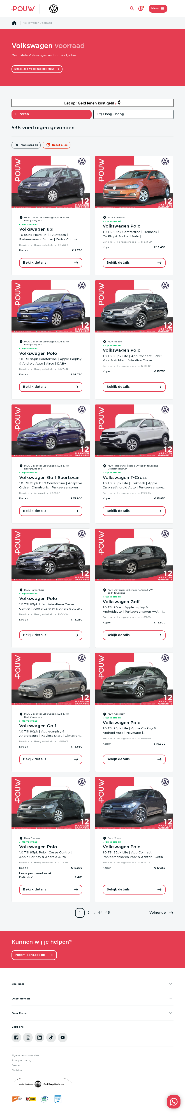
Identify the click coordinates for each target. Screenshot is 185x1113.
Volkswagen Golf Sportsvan (49, 478)
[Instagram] (28, 1037)
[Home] (23, 8)
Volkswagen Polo (122, 226)
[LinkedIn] (39, 1037)
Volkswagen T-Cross (125, 478)
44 (100, 912)
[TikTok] (51, 1037)
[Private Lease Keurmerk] (58, 1099)
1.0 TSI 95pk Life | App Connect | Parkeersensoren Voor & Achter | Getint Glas (133, 857)
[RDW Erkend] (17, 1099)
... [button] (93, 912)
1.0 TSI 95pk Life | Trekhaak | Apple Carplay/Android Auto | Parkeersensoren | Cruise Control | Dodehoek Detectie (134, 488)
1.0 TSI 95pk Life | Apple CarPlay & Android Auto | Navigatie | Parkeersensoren (129, 733)
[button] (161, 913)
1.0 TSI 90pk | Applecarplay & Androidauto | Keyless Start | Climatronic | (50, 736)
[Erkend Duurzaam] (44, 1099)
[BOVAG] (31, 1099)
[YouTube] (62, 1037)
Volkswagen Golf (121, 602)
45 (107, 912)
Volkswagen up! (36, 229)
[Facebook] (16, 1037)
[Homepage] (14, 23)
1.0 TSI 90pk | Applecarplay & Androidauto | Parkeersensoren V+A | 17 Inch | (133, 612)
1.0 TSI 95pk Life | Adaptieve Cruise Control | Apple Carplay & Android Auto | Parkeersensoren (50, 609)
